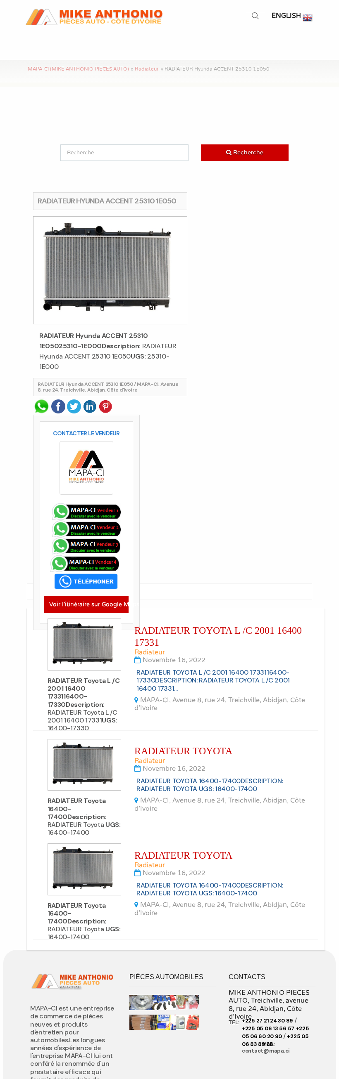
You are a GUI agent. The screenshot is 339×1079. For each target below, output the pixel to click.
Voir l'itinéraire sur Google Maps (89, 604)
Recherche (80, 152)
